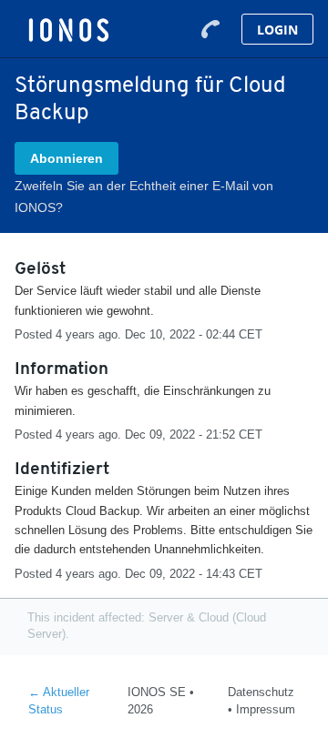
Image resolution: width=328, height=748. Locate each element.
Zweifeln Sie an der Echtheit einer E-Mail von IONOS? (144, 196)
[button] (66, 158)
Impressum (265, 709)
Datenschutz (261, 692)
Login (277, 29)
